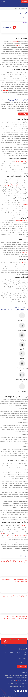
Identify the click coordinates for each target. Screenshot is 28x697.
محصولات (23, 8)
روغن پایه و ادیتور (22, 391)
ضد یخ (22, 359)
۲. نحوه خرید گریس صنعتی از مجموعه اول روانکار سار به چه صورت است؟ (14, 580)
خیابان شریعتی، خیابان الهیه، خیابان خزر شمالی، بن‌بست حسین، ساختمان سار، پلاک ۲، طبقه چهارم (15, 676)
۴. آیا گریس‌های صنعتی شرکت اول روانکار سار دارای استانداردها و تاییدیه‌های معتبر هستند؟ (15, 618)
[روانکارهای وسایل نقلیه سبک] (22, 375)
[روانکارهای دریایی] (22, 335)
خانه (26, 8)
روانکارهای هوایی (22, 330)
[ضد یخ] (22, 354)
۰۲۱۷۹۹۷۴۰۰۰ (13, 680)
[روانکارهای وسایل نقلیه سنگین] (22, 363)
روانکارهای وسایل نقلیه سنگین (22, 369)
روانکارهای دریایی (22, 340)
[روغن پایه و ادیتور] (22, 386)
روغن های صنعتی (22, 320)
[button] (26, 4)
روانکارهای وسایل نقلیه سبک (22, 381)
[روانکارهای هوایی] (22, 325)
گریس (22, 349)
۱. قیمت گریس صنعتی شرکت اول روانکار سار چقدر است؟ (14, 562)
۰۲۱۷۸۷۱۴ (19, 680)
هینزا (11, 695)
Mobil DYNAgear (7, 28)
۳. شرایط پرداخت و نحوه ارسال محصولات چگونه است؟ (14, 597)
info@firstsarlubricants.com (18, 687)
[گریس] (22, 344)
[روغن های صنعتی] (22, 315)
